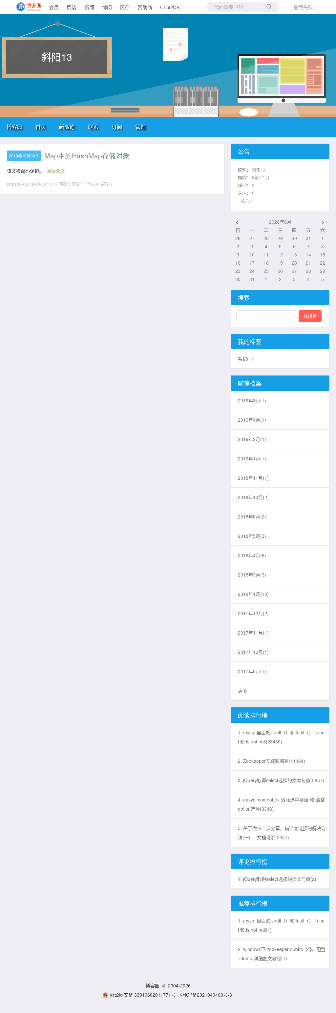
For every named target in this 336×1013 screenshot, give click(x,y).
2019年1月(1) (252, 458)
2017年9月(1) (252, 671)
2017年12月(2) (253, 613)
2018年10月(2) (253, 497)
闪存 (125, 7)
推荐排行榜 (252, 903)
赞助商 (144, 7)
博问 (107, 7)
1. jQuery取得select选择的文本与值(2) (277, 879)
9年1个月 (260, 177)
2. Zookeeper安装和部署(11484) (271, 761)
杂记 (245, 358)
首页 (40, 127)
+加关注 (245, 200)
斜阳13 (56, 57)
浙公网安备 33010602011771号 (143, 994)
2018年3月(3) (252, 574)
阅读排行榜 (252, 715)
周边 (71, 7)
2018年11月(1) (253, 478)
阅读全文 (56, 170)
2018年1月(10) (253, 594)
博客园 (14, 127)
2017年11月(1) (253, 632)
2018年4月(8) (252, 555)
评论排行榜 (252, 861)
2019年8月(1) (252, 400)
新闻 (89, 7)
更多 (242, 690)
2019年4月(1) (252, 419)
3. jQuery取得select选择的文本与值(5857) (281, 780)
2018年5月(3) (252, 536)
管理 (140, 127)
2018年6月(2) (252, 516)
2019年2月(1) (252, 439)
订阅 (117, 127)
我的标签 (250, 341)
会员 (54, 7)
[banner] (26, 6)
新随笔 (67, 127)
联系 (93, 127)
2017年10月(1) (253, 652)
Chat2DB (170, 7)
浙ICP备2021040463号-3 (206, 994)
